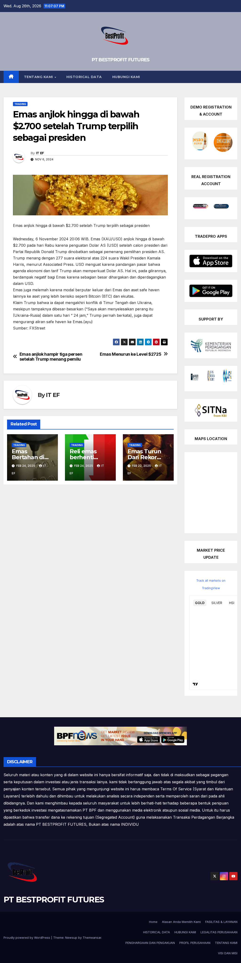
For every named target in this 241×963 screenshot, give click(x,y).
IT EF (40, 153)
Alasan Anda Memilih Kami (181, 922)
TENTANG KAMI (39, 77)
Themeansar (92, 937)
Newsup (71, 937)
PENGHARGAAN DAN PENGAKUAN (150, 943)
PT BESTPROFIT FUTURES (120, 60)
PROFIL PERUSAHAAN (194, 943)
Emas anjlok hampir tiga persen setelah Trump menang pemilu (51, 357)
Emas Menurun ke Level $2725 (130, 354)
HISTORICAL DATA (84, 77)
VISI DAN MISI (227, 953)
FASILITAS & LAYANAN (221, 922)
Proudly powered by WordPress (27, 937)
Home (153, 922)
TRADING (20, 104)
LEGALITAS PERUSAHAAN (219, 932)
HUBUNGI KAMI (126, 77)
